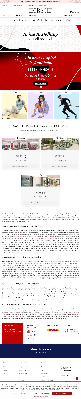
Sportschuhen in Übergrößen (11, 290)
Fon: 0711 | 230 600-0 (40, 197)
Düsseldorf (75, 313)
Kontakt (43, 366)
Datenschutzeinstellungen (19, 393)
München (5, 315)
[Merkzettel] (67, 12)
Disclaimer (44, 377)
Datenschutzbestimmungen (70, 381)
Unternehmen (6, 366)
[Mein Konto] (63, 12)
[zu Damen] (40, 106)
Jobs (4, 373)
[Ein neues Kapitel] (40, 71)
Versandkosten (23, 373)
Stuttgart (68, 313)
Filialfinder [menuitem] (30, 5)
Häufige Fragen (23, 380)
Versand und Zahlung (25, 370)
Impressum (44, 370)
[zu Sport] (66, 106)
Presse (5, 377)
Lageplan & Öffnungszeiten (20, 166)
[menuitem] (6, 5)
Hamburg (14, 315)
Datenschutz (44, 373)
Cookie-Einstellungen (47, 380)
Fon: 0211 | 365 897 (60, 160)
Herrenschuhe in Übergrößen (33, 279)
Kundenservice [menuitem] (17, 5)
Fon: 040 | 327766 (21, 160)
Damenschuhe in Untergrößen (44, 238)
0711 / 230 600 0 (10, 329)
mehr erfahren (39, 352)
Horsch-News (42, 5)
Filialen (5, 370)
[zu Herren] (14, 106)
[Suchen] (77, 16)
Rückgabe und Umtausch (26, 366)
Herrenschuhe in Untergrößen (34, 263)
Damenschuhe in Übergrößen (25, 236)
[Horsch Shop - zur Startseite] (40, 10)
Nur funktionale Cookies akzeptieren (40, 393)
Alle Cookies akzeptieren (62, 393)
